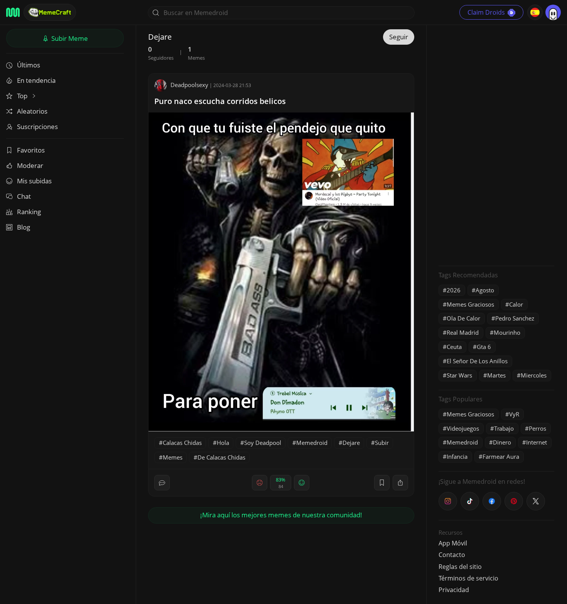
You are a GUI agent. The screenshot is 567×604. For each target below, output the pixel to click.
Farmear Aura (501, 456)
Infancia (457, 456)
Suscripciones (37, 126)
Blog (23, 227)
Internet (536, 442)
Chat (24, 196)
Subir (69, 38)
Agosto (485, 290)
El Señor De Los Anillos (477, 361)
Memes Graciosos (470, 304)
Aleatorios (32, 111)
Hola (223, 442)
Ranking (29, 211)
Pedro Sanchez (514, 318)
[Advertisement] (496, 144)
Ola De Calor (463, 318)
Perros (537, 428)
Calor (516, 304)
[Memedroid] (13, 12)
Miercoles (534, 375)
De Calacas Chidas (221, 457)
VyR (514, 414)
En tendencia (36, 80)
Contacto (452, 554)
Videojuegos (463, 428)
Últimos (28, 64)
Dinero (502, 442)
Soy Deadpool (262, 442)
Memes (172, 457)
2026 (454, 290)
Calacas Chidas (182, 442)
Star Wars (459, 375)
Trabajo (504, 428)
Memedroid (311, 442)
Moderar (30, 165)
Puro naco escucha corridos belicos (220, 101)
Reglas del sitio (460, 566)
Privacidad (454, 590)
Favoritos (31, 150)
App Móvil (453, 543)
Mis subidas (34, 180)
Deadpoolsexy (189, 85)
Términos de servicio (468, 578)
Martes (496, 375)
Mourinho (507, 332)
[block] (400, 482)
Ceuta (454, 347)
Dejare (351, 442)
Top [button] (23, 95)
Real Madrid (463, 332)
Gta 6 (484, 347)
